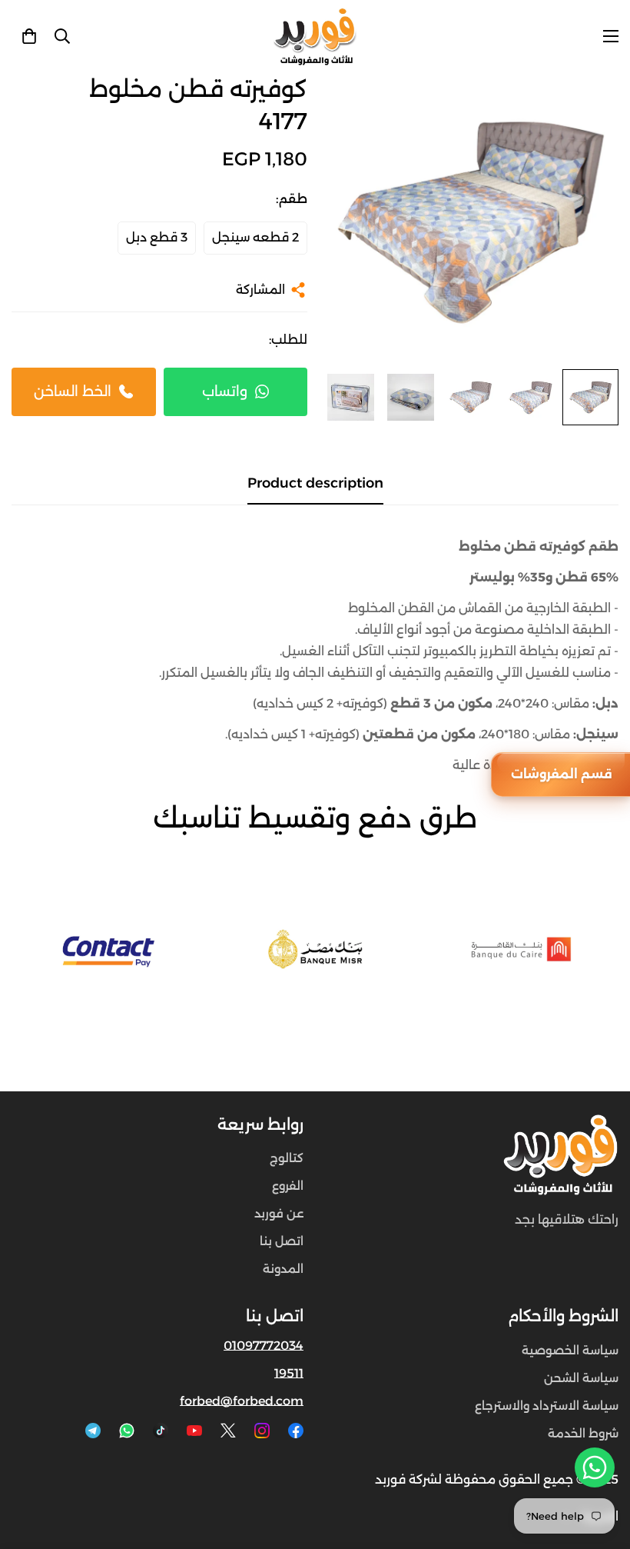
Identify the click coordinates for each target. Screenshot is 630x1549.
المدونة (283, 1268)
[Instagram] (262, 1430)
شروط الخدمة (583, 1433)
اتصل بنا (281, 1241)
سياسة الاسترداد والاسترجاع (546, 1405)
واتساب (224, 391)
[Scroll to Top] (30, 1465)
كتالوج (286, 1158)
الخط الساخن (72, 391)
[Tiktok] (160, 1430)
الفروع (287, 1185)
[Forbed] (315, 36)
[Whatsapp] (126, 1430)
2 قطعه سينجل (255, 237)
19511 (288, 1373)
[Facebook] (295, 1430)
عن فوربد (278, 1213)
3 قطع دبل (156, 237)
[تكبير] (355, 105)
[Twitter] (228, 1430)
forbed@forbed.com (241, 1401)
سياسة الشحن (581, 1378)
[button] (29, 36)
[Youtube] (194, 1430)
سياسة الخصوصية (570, 1350)
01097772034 (263, 1345)
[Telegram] (93, 1430)
